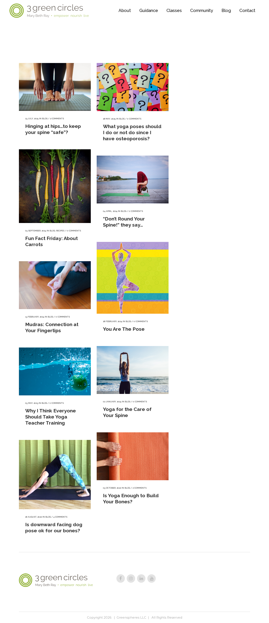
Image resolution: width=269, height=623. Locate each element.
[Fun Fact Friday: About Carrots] (55, 186)
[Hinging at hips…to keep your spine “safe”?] (55, 87)
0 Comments (134, 119)
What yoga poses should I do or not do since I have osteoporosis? (132, 132)
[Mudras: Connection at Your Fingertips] (55, 285)
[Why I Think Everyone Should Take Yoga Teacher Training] (55, 371)
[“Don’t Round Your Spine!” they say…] (133, 179)
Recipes (60, 231)
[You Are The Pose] (133, 278)
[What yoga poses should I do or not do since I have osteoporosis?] (133, 87)
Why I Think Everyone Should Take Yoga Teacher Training (50, 417)
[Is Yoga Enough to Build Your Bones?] (133, 456)
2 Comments (57, 118)
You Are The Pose (124, 329)
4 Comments (60, 517)
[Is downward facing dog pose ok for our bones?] (55, 474)
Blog (44, 118)
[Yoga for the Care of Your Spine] (133, 370)
